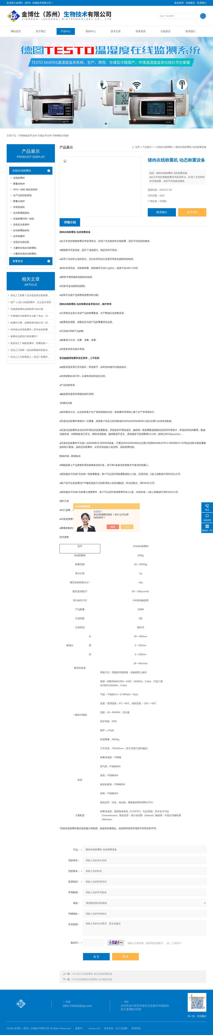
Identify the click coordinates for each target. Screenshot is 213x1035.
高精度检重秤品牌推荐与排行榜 (26, 309)
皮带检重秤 (19, 236)
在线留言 (190, 3)
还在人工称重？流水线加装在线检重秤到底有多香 (31, 295)
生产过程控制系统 (22, 195)
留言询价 (192, 212)
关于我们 (41, 31)
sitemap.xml (94, 1028)
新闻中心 (91, 31)
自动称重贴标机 (21, 230)
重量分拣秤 (19, 201)
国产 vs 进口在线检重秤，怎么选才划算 (30, 302)
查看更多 (17, 261)
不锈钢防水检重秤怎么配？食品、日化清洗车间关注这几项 (31, 316)
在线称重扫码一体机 (23, 219)
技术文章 (116, 31)
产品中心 (66, 31)
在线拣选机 (19, 207)
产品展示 (147, 147)
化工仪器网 (121, 1028)
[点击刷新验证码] (115, 943)
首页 (137, 147)
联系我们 (201, 3)
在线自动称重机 (21, 170)
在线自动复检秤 (21, 224)
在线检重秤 (19, 178)
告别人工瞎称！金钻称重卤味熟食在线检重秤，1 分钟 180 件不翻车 (31, 350)
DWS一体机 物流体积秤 (25, 189)
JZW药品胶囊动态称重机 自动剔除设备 (92, 979)
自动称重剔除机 (21, 213)
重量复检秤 (19, 183)
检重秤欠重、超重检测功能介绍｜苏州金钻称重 (31, 323)
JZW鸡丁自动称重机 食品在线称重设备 (92, 974)
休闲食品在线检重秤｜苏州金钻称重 (29, 329)
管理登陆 (136, 1028)
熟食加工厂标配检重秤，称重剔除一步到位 (31, 343)
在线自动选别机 (21, 242)
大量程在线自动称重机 (24, 248)
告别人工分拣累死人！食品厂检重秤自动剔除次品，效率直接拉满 (31, 357)
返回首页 (179, 3)
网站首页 (16, 31)
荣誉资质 (141, 31)
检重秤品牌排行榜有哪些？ (24, 336)
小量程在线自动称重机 (24, 253)
